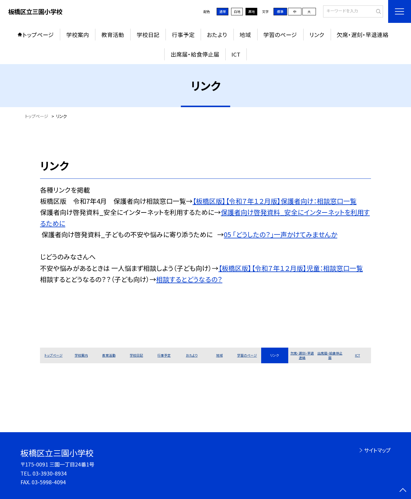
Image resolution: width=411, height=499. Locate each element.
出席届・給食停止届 (195, 54)
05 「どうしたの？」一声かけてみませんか (280, 234)
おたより (217, 34)
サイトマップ (377, 450)
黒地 (251, 11)
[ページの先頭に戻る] (402, 490)
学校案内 (77, 34)
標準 (280, 11)
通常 (222, 11)
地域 (245, 34)
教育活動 (112, 34)
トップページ (38, 34)
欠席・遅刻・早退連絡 (362, 34)
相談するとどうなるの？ (189, 279)
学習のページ (280, 34)
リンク (316, 34)
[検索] (377, 10)
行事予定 (183, 34)
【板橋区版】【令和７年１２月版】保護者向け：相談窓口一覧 (275, 201)
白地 (237, 11)
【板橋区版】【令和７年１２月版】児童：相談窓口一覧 (290, 268)
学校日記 (148, 34)
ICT (235, 54)
